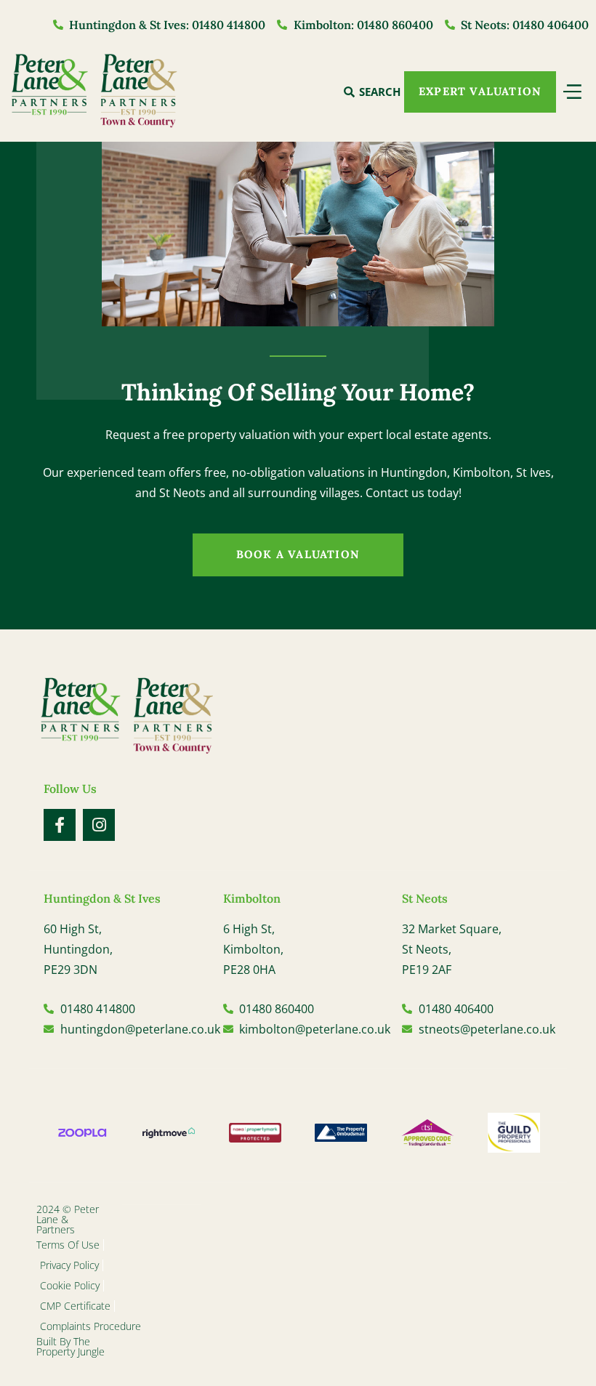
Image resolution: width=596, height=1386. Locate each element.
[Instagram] (99, 825)
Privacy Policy (69, 1265)
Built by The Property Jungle (70, 1346)
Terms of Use (68, 1245)
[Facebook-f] (60, 825)
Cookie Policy (70, 1285)
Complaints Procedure (90, 1326)
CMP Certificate (75, 1306)
